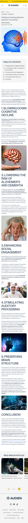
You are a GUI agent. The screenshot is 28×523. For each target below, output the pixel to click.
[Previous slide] (8, 489)
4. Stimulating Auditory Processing (14, 74)
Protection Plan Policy (18, 512)
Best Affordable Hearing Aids (9, 476)
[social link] (11, 504)
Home (7, 12)
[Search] (23, 5)
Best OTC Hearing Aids (10, 518)
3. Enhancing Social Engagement (14, 72)
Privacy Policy (20, 510)
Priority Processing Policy (13, 515)
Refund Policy (12, 510)
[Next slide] (19, 489)
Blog (22, 518)
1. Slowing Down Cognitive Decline (15, 66)
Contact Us (5, 510)
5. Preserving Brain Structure (13, 77)
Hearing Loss (11, 14)
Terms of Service (7, 512)
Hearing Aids (4, 14)
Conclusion (8, 79)
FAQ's (18, 518)
